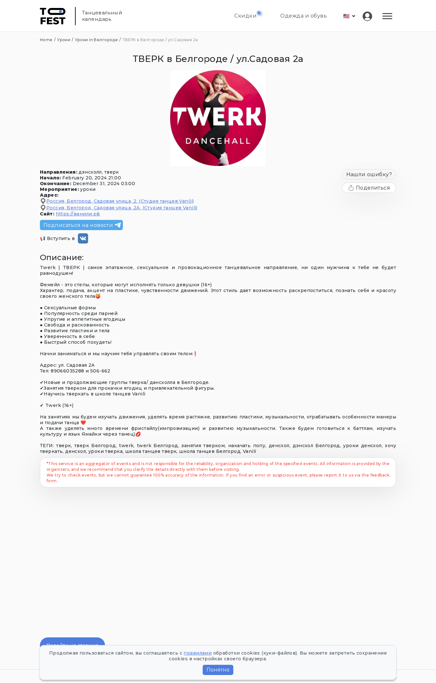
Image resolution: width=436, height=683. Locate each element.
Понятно (218, 670)
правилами (198, 653)
